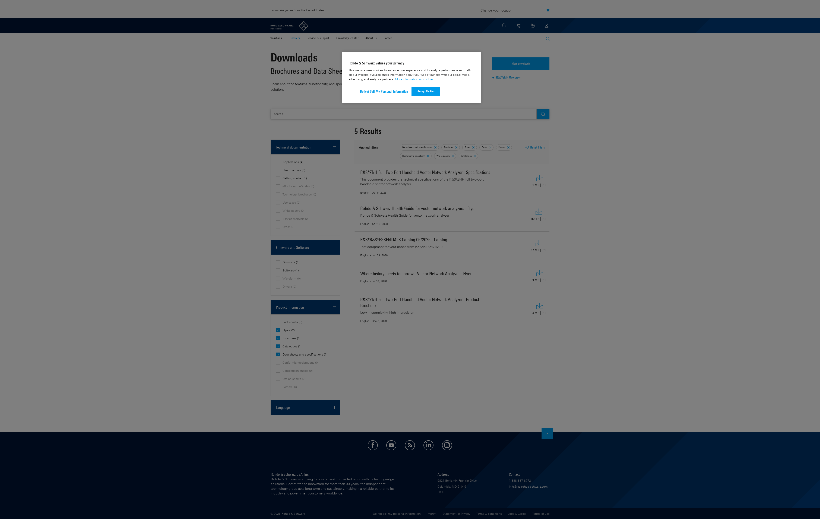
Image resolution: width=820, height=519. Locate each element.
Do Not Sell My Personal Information (384, 91)
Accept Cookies (426, 91)
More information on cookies (414, 79)
